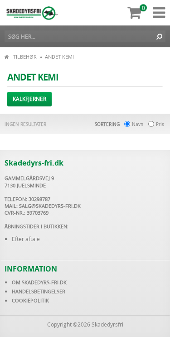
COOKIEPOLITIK (30, 300)
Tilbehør (25, 56)
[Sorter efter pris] (151, 125)
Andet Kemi (59, 56)
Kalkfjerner (29, 98)
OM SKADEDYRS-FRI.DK (39, 282)
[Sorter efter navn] (127, 125)
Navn (137, 124)
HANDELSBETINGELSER (38, 291)
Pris (160, 124)
